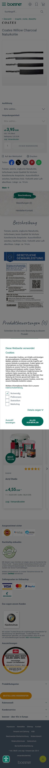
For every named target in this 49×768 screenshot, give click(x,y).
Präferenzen (15, 397)
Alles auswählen (33, 421)
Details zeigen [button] (34, 410)
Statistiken (15, 400)
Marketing (15, 404)
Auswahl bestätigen (10, 421)
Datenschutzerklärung (14, 388)
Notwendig (15, 393)
